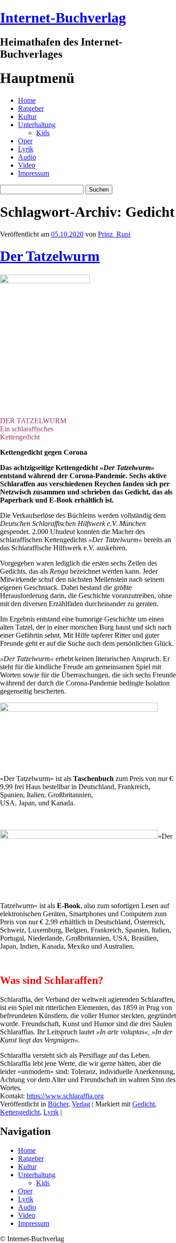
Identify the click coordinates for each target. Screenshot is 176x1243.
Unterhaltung (37, 124)
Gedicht (143, 1104)
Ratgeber (31, 108)
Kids (43, 133)
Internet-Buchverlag (63, 17)
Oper (25, 141)
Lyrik (25, 149)
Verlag (81, 1104)
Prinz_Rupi (114, 234)
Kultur (27, 116)
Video (26, 165)
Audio (27, 157)
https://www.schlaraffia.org (65, 1096)
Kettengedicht (20, 1112)
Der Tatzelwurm (50, 256)
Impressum (33, 173)
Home (27, 100)
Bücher (58, 1104)
